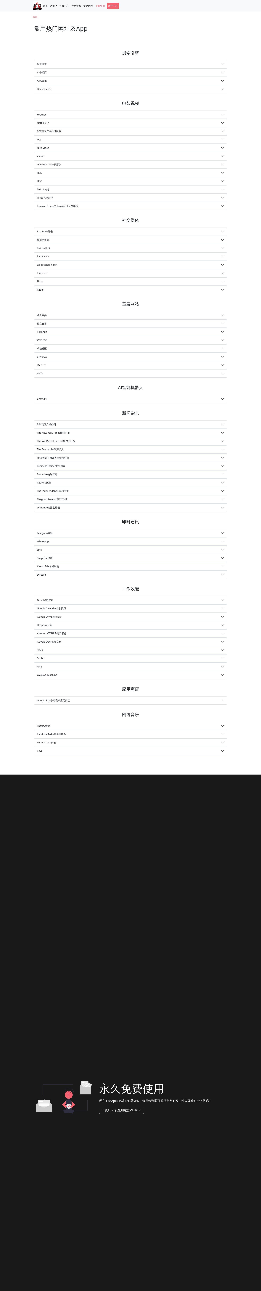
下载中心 (100, 5)
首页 (45, 5)
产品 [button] (52, 5)
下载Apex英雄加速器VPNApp (121, 1110)
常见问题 (88, 5)
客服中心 (64, 5)
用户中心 (113, 5)
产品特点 (76, 5)
